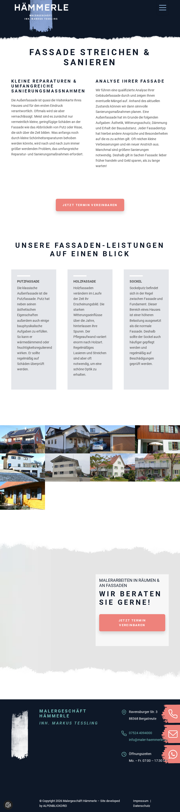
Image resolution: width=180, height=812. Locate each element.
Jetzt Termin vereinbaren (90, 205)
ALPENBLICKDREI (55, 806)
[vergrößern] (22, 439)
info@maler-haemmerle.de (148, 740)
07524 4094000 (140, 733)
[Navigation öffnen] (163, 7)
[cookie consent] (8, 804)
